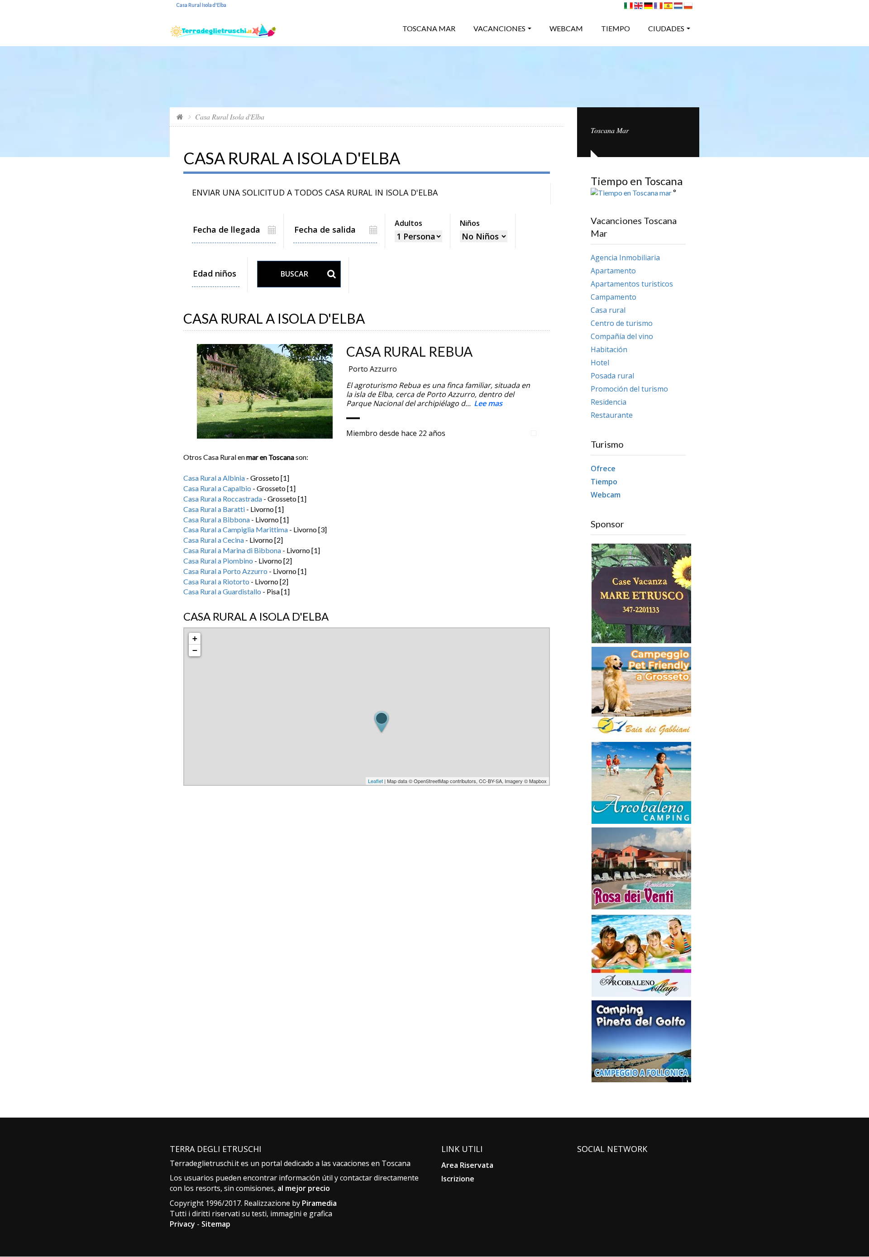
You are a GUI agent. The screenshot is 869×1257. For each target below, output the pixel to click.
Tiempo (615, 28)
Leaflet (375, 780)
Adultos (408, 223)
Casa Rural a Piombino (218, 560)
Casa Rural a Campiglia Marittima (235, 529)
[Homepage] (180, 116)
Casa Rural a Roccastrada (222, 498)
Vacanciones (499, 28)
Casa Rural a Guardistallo (222, 591)
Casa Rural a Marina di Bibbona (232, 550)
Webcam (566, 28)
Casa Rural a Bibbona (216, 519)
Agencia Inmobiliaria (625, 258)
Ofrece (603, 468)
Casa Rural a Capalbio (217, 488)
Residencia (608, 402)
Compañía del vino (622, 336)
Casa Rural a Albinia (214, 477)
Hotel (600, 363)
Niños (470, 223)
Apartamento (613, 271)
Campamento (613, 297)
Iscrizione (457, 1179)
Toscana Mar (428, 28)
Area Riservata (467, 1165)
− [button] (194, 650)
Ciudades (666, 28)
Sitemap (215, 1224)
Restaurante (612, 415)
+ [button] (194, 638)
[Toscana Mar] (223, 27)
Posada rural (612, 376)
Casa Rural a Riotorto (216, 581)
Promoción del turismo (629, 389)
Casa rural (608, 310)
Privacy (182, 1224)
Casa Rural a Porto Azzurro (225, 571)
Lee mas (488, 403)
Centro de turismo (622, 323)
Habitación (609, 349)
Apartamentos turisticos (632, 284)
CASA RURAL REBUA (409, 351)
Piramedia (319, 1203)
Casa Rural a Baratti (214, 509)
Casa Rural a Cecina (213, 539)
